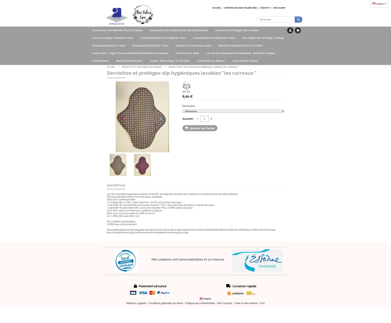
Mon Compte (224, 303)
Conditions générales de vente (165, 303)
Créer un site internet (245, 303)
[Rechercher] (298, 20)
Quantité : (188, 118)
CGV (262, 303)
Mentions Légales (136, 303)
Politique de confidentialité (200, 303)
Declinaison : (189, 106)
